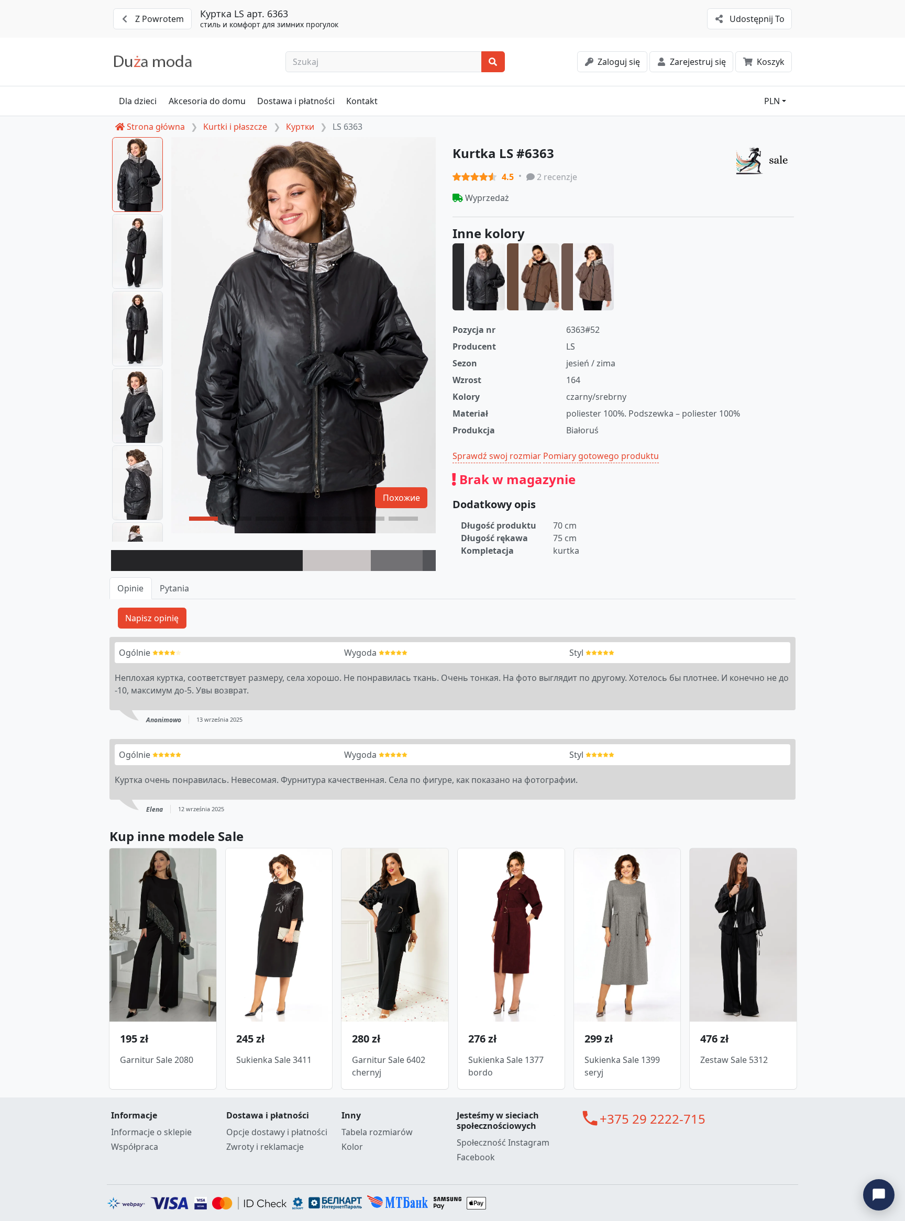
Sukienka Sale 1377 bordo (506, 1066)
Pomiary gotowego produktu (601, 456)
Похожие (401, 497)
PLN (772, 101)
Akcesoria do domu (207, 101)
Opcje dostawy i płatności (276, 1132)
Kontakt (362, 101)
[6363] (478, 276)
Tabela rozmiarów (377, 1132)
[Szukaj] (493, 61)
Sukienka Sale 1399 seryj (622, 1066)
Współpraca (134, 1146)
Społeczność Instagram (503, 1142)
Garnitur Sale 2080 (156, 1060)
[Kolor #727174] (397, 560)
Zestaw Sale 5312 (734, 1060)
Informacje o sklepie (151, 1132)
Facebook (476, 1157)
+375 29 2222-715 (652, 1118)
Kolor (352, 1146)
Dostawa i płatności (296, 101)
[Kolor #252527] (207, 560)
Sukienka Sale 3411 (274, 1060)
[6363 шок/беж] (533, 276)
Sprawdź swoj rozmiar (496, 456)
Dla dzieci (138, 101)
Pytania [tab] (174, 588)
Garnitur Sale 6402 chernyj (388, 1066)
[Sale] (764, 160)
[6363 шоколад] (587, 276)
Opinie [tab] (130, 588)
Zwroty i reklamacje (265, 1146)
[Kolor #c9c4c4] (337, 560)
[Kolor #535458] (429, 560)
